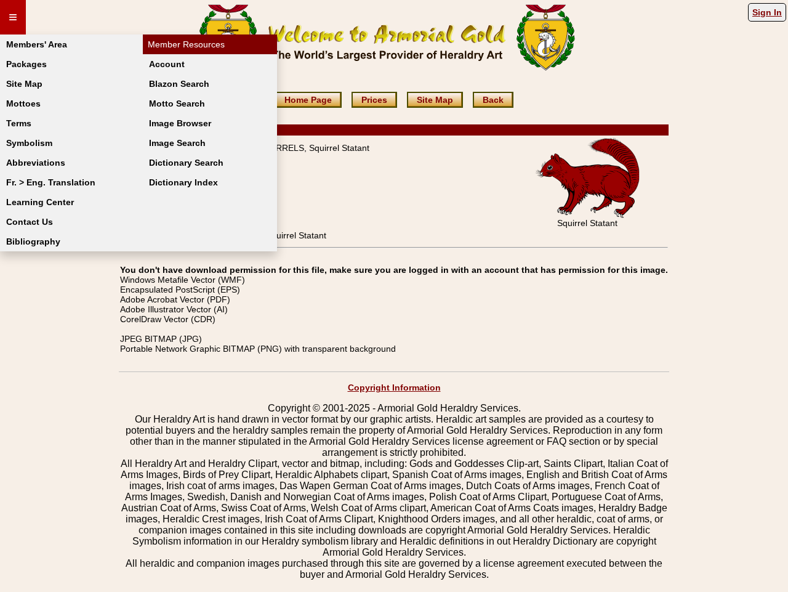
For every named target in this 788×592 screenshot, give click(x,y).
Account (167, 64)
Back (493, 100)
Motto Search (177, 103)
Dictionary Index (183, 182)
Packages (26, 64)
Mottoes (23, 103)
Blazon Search (179, 84)
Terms (18, 123)
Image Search (177, 143)
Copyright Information (394, 387)
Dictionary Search (186, 163)
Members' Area (36, 44)
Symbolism (29, 143)
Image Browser (180, 123)
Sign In (767, 12)
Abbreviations (35, 163)
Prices (374, 100)
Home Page (308, 100)
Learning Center (40, 202)
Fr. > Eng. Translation (50, 182)
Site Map (24, 84)
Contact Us (29, 222)
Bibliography (33, 241)
